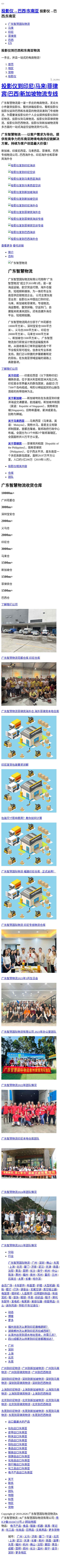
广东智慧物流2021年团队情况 (19, 1245)
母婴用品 (49, 1301)
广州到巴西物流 (41, 1372)
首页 (11, 64)
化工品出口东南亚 (19, 1468)
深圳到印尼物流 (10, 1379)
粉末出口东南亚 (17, 1436)
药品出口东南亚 (17, 1440)
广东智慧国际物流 (19, 24)
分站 (11, 1252)
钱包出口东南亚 (17, 1444)
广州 (34, 1262)
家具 (47, 1525)
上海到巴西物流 (41, 1393)
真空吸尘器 (50, 1289)
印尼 (11, 32)
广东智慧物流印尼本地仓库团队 (20, 1138)
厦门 (26, 1266)
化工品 (10, 1529)
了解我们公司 (9, 368)
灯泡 (16, 1289)
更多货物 (54, 1529)
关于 (11, 1479)
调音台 (25, 1289)
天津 (48, 1266)
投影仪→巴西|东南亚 (20, 11)
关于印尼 (13, 375)
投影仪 (12, 76)
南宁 (40, 1270)
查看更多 (6, 245)
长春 (28, 1278)
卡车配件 (19, 1285)
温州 (40, 1548)
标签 (11, 1499)
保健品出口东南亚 (19, 1456)
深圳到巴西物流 (41, 1383)
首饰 (16, 1297)
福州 (25, 1274)
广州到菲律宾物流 (19, 1372)
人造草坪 (26, 1293)
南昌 (55, 1266)
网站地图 (30, 1521)
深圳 (41, 1262)
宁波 (49, 1536)
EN (10, 43)
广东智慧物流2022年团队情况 (19, 1085)
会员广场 (6, 1285)
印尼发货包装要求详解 (14, 764)
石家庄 (12, 1278)
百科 (11, 256)
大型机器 (49, 1285)
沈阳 (11, 1270)
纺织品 (39, 1297)
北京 (19, 1266)
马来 (11, 28)
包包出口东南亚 (17, 1428)
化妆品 (20, 1529)
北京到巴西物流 (41, 1404)
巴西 (11, 40)
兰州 (54, 1274)
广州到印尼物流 (10, 1368)
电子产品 (15, 1525)
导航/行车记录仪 (28, 1305)
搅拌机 (15, 1293)
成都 (11, 1548)
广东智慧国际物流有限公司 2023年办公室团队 (28, 1031)
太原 (21, 1278)
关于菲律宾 (15, 443)
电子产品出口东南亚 (20, 1472)
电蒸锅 (25, 1301)
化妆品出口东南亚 (19, 1460)
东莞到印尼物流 (10, 1411)
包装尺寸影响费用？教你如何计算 (21, 818)
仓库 (11, 473)
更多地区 (20, 1552)
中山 (54, 1270)
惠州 (18, 1274)
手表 (30, 1297)
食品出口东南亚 (17, 1448)
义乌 (27, 1536)
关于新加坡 (15, 398)
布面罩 (31, 1285)
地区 (11, 68)
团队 (11, 477)
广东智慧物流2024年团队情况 (19, 1192)
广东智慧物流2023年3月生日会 (19, 978)
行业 (11, 1256)
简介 (11, 252)
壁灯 (8, 1289)
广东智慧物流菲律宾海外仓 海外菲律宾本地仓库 (30, 711)
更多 (11, 1320)
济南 (34, 1266)
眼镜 (23, 1297)
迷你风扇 (11, 1305)
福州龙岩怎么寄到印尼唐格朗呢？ (28, 1326)
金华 (54, 1548)
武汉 (41, 1266)
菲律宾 (12, 36)
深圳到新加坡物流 (33, 1379)
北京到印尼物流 (10, 1400)
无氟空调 (35, 1289)
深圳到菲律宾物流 (19, 1383)
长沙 (32, 1270)
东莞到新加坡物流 (33, 1411)
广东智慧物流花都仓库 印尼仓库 (20, 657)
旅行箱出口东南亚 (19, 1464)
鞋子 (47, 1297)
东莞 (56, 1262)
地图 (11, 1495)
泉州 (32, 1274)
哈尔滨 (37, 1278)
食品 (25, 1525)
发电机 (15, 1301)
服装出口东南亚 (17, 1452)
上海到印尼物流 (10, 1389)
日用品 (30, 1529)
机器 (40, 1525)
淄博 (55, 1540)
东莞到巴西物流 (41, 1415)
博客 (11, 1316)
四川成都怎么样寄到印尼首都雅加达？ (31, 1339)
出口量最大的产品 (19, 1421)
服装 (33, 1525)
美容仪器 (36, 1301)
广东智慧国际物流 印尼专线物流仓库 (23, 925)
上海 (12, 1266)
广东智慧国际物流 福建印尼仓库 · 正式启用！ (28, 871)
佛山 (49, 1262)
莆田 (47, 1544)
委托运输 (18, 245)
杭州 (47, 1270)
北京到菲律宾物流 (19, 1404)
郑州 (25, 1548)
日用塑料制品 (42, 1293)
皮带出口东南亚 (17, 1432)
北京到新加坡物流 (33, 1400)
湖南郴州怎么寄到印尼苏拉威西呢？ (30, 1330)
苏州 (40, 1274)
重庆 (47, 1274)
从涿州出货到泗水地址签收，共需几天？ (32, 1334)
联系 (11, 1483)
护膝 (39, 1285)
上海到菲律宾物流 (19, 1393)
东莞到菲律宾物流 (19, 1415)
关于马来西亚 (16, 420)
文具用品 (41, 1529)
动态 (11, 1312)
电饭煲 (5, 1293)
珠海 (11, 1274)
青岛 (18, 1270)
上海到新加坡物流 (33, 1389)
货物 (11, 72)
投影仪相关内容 (17, 466)
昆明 (25, 1270)
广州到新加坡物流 (33, 1368)
